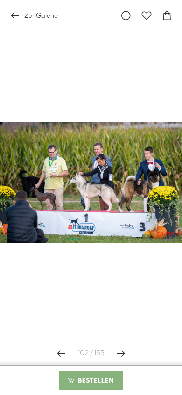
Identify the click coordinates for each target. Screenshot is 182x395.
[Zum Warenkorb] (167, 15)
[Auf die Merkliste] (146, 15)
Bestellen (95, 381)
